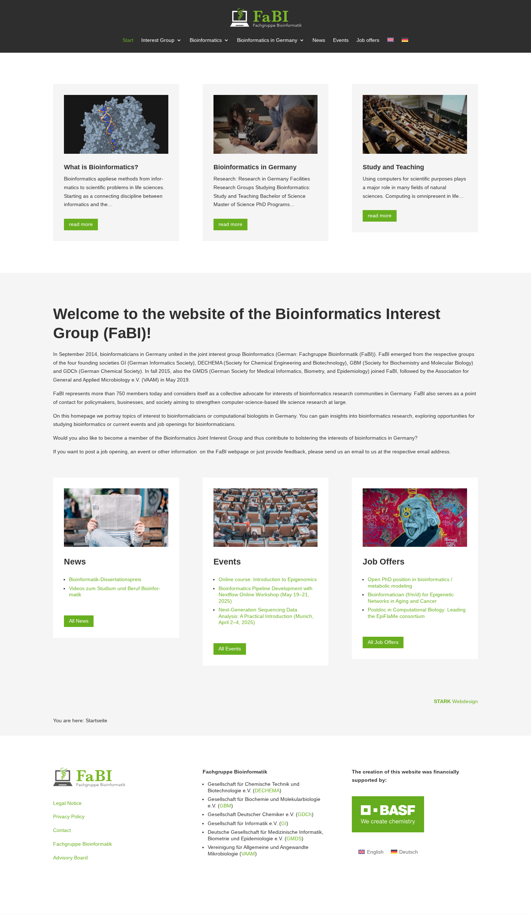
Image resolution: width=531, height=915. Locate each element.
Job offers (368, 40)
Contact (62, 830)
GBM (225, 806)
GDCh (305, 814)
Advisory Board (70, 857)
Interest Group (157, 40)
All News (78, 621)
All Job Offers (383, 642)
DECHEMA (267, 790)
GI (283, 823)
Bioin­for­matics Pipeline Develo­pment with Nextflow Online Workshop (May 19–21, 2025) (265, 594)
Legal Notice (67, 803)
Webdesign (456, 701)
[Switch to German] (405, 45)
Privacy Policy (69, 816)
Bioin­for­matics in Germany (267, 40)
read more (81, 224)
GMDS (294, 838)
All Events (230, 649)
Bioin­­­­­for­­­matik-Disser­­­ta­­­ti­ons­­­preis (105, 579)
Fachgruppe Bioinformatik (82, 844)
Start (127, 40)
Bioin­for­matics (206, 40)
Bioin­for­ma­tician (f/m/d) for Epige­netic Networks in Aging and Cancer (411, 598)
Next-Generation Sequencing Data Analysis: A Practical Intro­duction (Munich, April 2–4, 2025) (266, 616)
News (318, 40)
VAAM (248, 854)
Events (341, 40)
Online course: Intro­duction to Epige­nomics (268, 579)
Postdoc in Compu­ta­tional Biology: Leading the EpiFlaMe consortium (417, 613)
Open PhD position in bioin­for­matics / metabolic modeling (410, 582)
